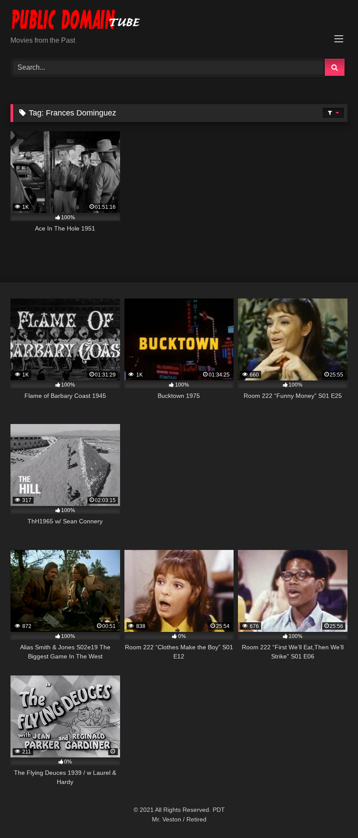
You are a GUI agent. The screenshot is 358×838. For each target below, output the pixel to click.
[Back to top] (331, 812)
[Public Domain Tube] (179, 21)
